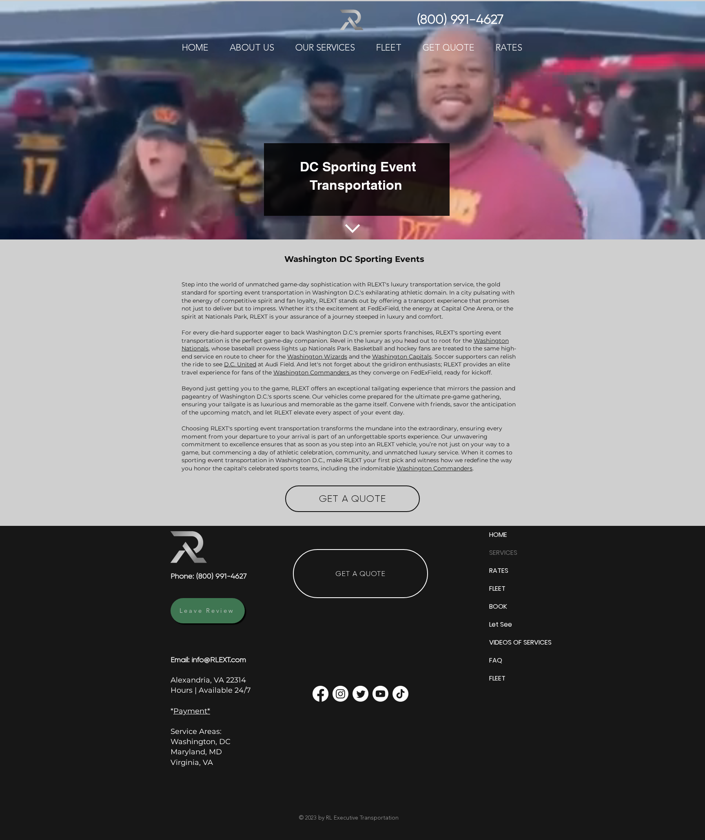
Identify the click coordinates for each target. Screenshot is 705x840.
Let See (500, 624)
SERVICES (503, 552)
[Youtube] (380, 694)
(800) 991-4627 (221, 576)
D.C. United (240, 364)
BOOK (498, 606)
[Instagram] (340, 694)
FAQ (495, 660)
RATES (498, 570)
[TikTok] (400, 694)
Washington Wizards (317, 356)
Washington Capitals (402, 356)
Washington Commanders (312, 372)
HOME (498, 534)
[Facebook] (320, 694)
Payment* (191, 711)
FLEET (497, 588)
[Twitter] (360, 694)
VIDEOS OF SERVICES (516, 642)
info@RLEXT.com (219, 660)
